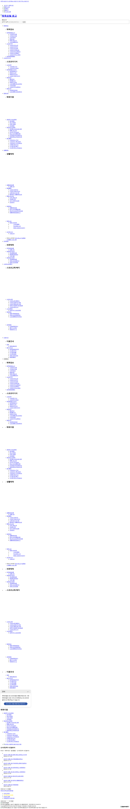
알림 (8, 344)
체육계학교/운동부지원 (16, 137)
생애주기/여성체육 (12, 119)
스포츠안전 (10, 43)
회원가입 (11, 5)
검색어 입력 (5, 22)
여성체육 (12, 126)
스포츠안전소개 (14, 45)
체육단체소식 (13, 40)
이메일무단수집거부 (9, 798)
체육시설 (9, 221)
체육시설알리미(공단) (19, 228)
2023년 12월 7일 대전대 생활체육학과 (13, 780)
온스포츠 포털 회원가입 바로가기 (15, 703)
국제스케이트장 (14, 355)
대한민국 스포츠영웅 (15, 310)
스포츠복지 (10, 308)
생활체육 (6, 150)
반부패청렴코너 (14, 326)
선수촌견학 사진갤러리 (16, 148)
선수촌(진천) (13, 351)
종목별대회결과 (14, 254)
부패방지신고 (13, 329)
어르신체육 (13, 124)
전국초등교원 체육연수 (16, 135)
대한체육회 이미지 (12, 69)
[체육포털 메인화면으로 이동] (9, 15)
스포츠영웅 (13, 85)
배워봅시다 (13, 80)
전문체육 (6, 241)
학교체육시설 (17, 226)
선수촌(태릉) (13, 352)
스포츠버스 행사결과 (15, 141)
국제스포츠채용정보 (15, 315)
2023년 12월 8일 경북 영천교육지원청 (13, 776)
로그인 (6, 5)
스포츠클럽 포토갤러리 (16, 91)
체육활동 (9, 188)
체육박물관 (13, 357)
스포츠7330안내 (14, 189)
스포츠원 (9, 65)
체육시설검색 (13, 222)
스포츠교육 (10, 299)
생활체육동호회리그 (15, 212)
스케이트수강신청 (14, 193)
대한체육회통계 (11, 56)
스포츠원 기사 (13, 66)
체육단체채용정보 (14, 313)
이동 (12, 801)
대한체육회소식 (11, 32)
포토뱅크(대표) (14, 90)
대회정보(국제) (11, 257)
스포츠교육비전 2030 (15, 302)
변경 (9, 789)
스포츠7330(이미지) (15, 76)
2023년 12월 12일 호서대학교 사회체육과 (14, 772)
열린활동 (9, 138)
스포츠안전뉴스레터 (15, 54)
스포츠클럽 (16, 224)
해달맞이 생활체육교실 (16, 194)
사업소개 (12, 233)
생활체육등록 (10, 185)
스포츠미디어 (7, 58)
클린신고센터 (13, 328)
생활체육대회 (13, 207)
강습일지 (12, 202)
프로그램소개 (13, 197)
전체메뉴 (6, 359)
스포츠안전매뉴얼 (14, 50)
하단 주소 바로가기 (24, 1)
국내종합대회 (13, 253)
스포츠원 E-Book (14, 68)
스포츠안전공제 (14, 48)
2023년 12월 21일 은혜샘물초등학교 (13, 759)
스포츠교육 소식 (14, 307)
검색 (24, 22)
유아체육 (12, 121)
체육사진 (9, 88)
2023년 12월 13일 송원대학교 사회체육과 (14, 767)
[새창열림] (7, 7)
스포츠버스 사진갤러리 (16, 143)
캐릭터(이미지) (14, 74)
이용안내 (6, 337)
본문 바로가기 (4, 1)
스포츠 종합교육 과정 (15, 304)
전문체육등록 (10, 248)
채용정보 (9, 312)
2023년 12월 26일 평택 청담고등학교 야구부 (15, 754)
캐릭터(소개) (13, 73)
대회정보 (9, 206)
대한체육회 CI (13, 71)
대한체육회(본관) (14, 349)
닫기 (28, 691)
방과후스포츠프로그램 (16, 129)
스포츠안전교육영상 (15, 51)
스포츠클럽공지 (14, 42)
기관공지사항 (13, 34)
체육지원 (6, 93)
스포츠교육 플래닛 (15, 301)
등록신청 (12, 186)
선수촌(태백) (13, 354)
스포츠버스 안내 (14, 140)
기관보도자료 (13, 36)
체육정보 (6, 25)
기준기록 (12, 256)
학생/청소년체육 (11, 127)
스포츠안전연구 (14, 47)
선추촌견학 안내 (14, 144)
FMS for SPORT (11, 238)
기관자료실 (13, 37)
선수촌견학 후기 (14, 146)
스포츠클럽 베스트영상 (16, 84)
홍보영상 (12, 79)
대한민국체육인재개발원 (16, 305)
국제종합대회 (13, 259)
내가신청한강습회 (14, 200)
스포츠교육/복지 (8, 264)
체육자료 (12, 39)
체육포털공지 (13, 346)
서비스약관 (7, 793)
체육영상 (9, 77)
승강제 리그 (10, 232)
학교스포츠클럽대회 (15, 133)
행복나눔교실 (13, 130)
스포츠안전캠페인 (14, 53)
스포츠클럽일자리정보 (16, 316)
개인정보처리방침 (8, 795)
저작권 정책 (7, 796)
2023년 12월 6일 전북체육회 (11, 784)
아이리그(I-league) (14, 132)
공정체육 (9, 324)
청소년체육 (13, 122)
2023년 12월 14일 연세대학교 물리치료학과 (15, 763)
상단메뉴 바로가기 (13, 1)
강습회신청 (13, 199)
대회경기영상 (13, 82)
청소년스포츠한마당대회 (16, 211)
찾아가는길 (10, 347)
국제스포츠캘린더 (14, 261)
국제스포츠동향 (14, 262)
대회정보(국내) (11, 251)
